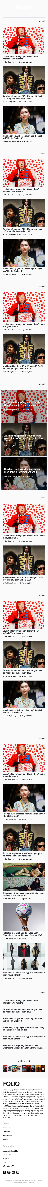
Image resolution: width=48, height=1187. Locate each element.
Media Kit (6, 1139)
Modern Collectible (10, 1151)
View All (42, 21)
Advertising (7, 1135)
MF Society (7, 1155)
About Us (6, 1128)
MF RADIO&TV (8, 1166)
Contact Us (7, 1132)
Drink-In (6, 1159)
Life (4, 1162)
